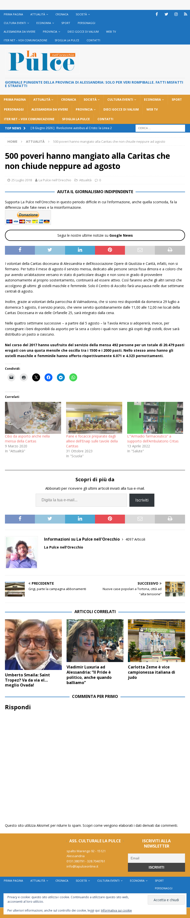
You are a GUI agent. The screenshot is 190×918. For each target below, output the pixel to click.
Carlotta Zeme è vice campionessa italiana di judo (151, 672)
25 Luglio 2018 (21, 180)
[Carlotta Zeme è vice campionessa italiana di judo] (156, 640)
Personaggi (86, 23)
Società (81, 14)
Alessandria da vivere (19, 31)
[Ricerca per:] (160, 127)
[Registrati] (185, 14)
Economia (43, 23)
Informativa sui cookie (116, 910)
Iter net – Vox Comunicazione (25, 40)
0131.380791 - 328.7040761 (86, 861)
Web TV (111, 31)
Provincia (50, 31)
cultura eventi (15, 23)
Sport (65, 23)
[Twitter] (166, 14)
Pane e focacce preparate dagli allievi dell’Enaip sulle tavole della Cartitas (92, 441)
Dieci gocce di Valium (83, 31)
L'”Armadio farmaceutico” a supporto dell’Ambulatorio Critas (153, 438)
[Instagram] (176, 14)
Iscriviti (141, 500)
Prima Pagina (13, 14)
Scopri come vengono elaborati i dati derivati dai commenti (130, 825)
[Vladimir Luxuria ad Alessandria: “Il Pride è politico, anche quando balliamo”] (95, 640)
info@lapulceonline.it (82, 866)
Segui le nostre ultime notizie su (95, 235)
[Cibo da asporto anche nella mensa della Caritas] (33, 418)
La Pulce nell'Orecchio (55, 180)
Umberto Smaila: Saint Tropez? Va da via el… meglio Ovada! (27, 680)
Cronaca (61, 14)
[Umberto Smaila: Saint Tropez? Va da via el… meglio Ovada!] (33, 644)
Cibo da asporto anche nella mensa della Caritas (27, 438)
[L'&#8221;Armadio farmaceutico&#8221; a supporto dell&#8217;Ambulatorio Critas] (155, 418)
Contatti (93, 40)
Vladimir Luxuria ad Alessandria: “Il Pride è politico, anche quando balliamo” (89, 674)
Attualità (37, 14)
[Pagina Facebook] (156, 14)
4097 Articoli (135, 539)
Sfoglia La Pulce (67, 40)
